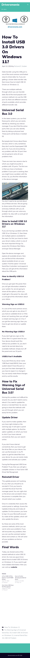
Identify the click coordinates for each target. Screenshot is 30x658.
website (14, 567)
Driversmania (10, 4)
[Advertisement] (15, 608)
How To (7, 627)
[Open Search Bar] (28, 4)
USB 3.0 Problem (10, 638)
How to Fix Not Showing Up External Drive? (20, 577)
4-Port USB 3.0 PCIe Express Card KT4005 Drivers (7, 577)
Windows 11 (14, 233)
